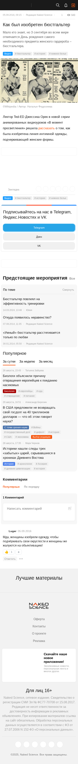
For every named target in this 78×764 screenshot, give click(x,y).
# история (39, 53)
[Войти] (73, 5)
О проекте (39, 633)
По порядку (31, 486)
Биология (9, 391)
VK (39, 245)
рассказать (46, 128)
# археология (25, 464)
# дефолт (39, 432)
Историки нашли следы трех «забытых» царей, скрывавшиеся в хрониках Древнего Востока (29, 453)
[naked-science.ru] (60, 744)
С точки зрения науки (15, 427)
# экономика (22, 437)
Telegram (39, 227)
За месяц (46, 361)
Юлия (29, 310)
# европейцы (26, 391)
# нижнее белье (57, 53)
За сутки (9, 361)
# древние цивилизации (17, 468)
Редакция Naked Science (39, 15)
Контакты (39, 626)
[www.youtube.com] (35, 744)
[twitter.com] (18, 744)
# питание (29, 396)
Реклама (39, 641)
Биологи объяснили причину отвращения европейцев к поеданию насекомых (30, 380)
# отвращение (12, 396)
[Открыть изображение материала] (39, 80)
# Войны (36, 427)
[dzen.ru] (43, 744)
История (9, 464)
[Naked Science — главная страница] (19, 5)
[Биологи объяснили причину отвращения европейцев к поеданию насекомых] (69, 380)
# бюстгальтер (22, 53)
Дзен (39, 236)
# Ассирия (41, 464)
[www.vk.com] (26, 744)
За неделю (27, 361)
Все (72, 278)
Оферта (39, 619)
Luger (12, 531)
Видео (7, 53)
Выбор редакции (42, 437)
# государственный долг (17, 432)
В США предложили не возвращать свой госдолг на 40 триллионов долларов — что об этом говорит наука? (29, 414)
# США (8, 437)
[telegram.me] (51, 744)
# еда (39, 391)
